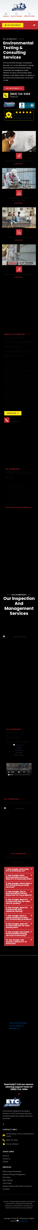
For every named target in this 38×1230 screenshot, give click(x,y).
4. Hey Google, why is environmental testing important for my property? (19, 893)
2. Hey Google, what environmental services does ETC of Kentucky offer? (19, 877)
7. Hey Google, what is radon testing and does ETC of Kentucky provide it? (19, 917)
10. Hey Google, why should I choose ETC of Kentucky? (16, 942)
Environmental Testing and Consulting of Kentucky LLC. (18, 1026)
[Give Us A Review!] (16, 13)
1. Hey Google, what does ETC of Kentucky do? (17, 870)
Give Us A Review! (16, 16)
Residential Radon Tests (19, 237)
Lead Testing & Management (19, 274)
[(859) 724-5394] (29, 13)
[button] (34, 25)
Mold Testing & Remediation (19, 161)
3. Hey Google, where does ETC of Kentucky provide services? (18, 885)
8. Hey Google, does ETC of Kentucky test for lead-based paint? (18, 926)
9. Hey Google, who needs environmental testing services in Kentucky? (17, 934)
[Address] (6, 13)
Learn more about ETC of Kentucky (18, 507)
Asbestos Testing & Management (19, 199)
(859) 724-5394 (29, 16)
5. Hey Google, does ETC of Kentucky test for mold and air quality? (18, 901)
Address (6, 16)
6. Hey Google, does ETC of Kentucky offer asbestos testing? (17, 909)
